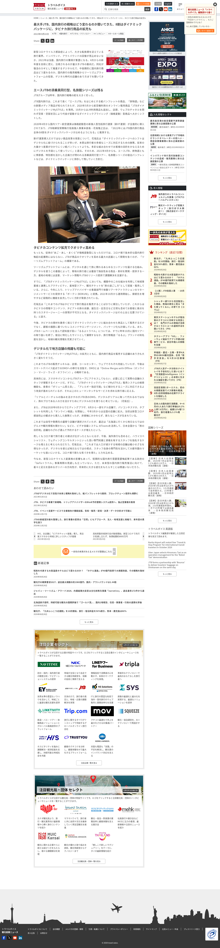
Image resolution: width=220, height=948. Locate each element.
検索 (147, 9)
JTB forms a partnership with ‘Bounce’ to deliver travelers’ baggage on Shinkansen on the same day (166, 565)
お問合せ (43, 933)
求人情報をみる (127, 3)
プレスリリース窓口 (192, 929)
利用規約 (137, 929)
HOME (36, 18)
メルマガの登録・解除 (74, 929)
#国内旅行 (63, 33)
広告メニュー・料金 (170, 929)
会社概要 (56, 929)
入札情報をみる (112, 3)
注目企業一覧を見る (89, 763)
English (168, 3)
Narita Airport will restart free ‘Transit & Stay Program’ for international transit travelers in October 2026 (166, 545)
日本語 (158, 3)
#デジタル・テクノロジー (80, 33)
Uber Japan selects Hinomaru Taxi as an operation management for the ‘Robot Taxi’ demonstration (167, 555)
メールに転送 (118, 40)
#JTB (54, 33)
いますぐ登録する (206, 30)
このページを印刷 (136, 40)
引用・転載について (97, 929)
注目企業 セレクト (54, 644)
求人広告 (31, 933)
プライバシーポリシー (119, 929)
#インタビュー (99, 33)
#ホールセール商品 (116, 33)
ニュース (43, 18)
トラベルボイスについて (37, 929)
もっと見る (89, 622)
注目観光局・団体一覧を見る (89, 861)
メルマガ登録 (144, 4)
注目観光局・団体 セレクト (61, 789)
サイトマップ (151, 929)
